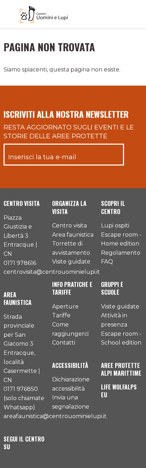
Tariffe (61, 315)
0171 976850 (21, 389)
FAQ (107, 261)
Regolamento (120, 252)
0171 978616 (20, 263)
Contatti (63, 342)
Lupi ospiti (115, 225)
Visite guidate (71, 261)
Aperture (65, 306)
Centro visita (69, 225)
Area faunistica (73, 234)
